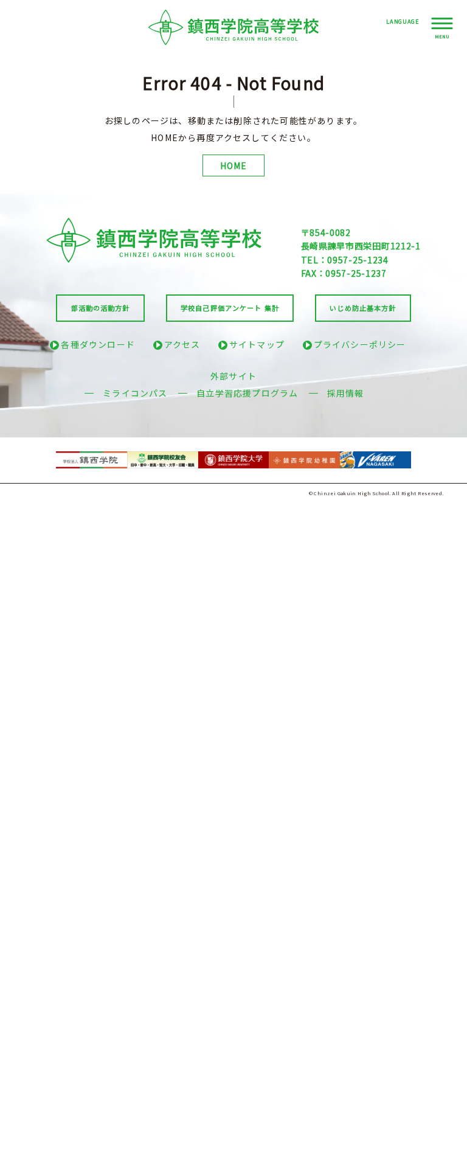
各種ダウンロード (98, 344)
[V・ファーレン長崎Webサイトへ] (375, 457)
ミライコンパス (135, 393)
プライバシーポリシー (360, 344)
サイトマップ (257, 344)
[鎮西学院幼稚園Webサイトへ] (304, 457)
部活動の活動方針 (100, 308)
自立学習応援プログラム (247, 393)
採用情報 (345, 393)
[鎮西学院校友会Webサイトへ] (162, 457)
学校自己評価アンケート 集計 (230, 308)
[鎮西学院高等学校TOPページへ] (233, 27)
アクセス (182, 344)
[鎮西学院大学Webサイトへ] (233, 457)
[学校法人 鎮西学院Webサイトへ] (91, 457)
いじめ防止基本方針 (363, 308)
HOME (233, 165)
